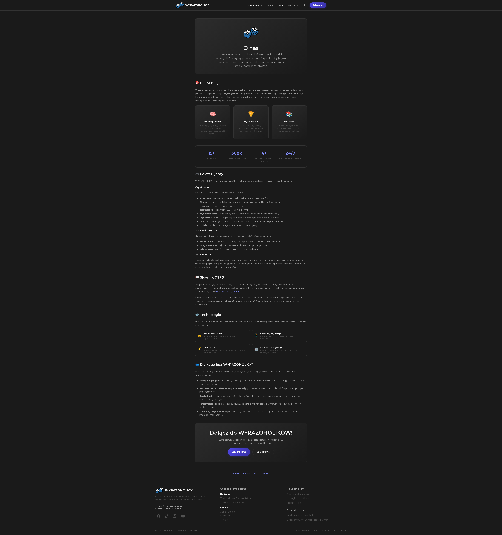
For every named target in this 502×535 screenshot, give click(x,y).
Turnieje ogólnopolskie (232, 502)
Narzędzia (293, 5)
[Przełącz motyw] (305, 5)
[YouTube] (183, 516)
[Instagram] (175, 516)
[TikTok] (167, 516)
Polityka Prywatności (252, 473)
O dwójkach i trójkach (298, 498)
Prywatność (181, 530)
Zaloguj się (318, 5)
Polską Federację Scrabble (229, 291)
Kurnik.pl (225, 515)
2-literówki (292, 494)
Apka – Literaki (227, 512)
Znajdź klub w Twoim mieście (235, 498)
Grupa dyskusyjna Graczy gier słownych (307, 520)
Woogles (224, 519)
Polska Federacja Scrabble (300, 515)
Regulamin (237, 473)
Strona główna (255, 5)
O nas (158, 530)
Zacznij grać (239, 452)
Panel (271, 5)
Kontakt (266, 473)
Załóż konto (263, 452)
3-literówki (305, 494)
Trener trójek (294, 503)
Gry (281, 5)
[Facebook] (158, 516)
